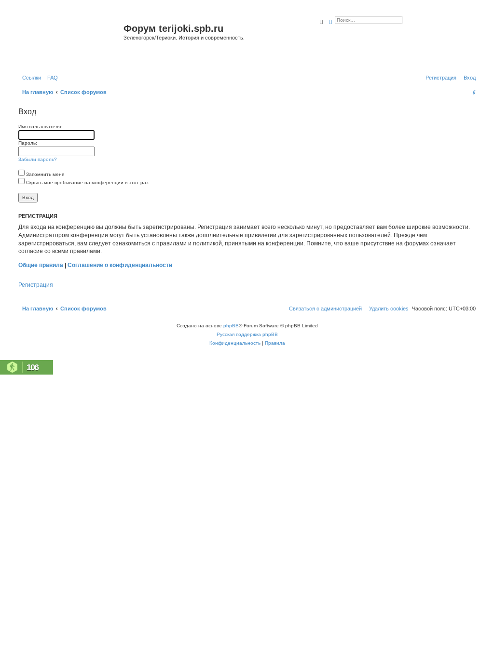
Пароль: (27, 143)
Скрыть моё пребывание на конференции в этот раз (87, 182)
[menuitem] (50, 77)
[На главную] (70, 40)
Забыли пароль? (37, 159)
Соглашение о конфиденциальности (120, 265)
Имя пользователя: (40, 126)
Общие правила (40, 265)
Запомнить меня (44, 174)
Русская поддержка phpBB (247, 334)
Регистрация (35, 285)
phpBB (231, 325)
